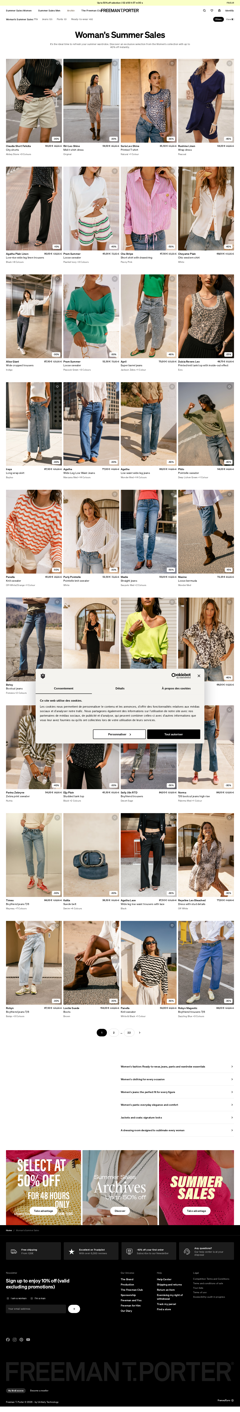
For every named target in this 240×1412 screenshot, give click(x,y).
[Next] (139, 1033)
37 (69, 1016)
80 (68, 908)
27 (20, 154)
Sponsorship (128, 1295)
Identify (229, 10)
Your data (198, 1287)
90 (77, 908)
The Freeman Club (91, 10)
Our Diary (126, 1311)
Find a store (164, 1309)
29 (28, 154)
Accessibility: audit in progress (209, 1296)
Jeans (47, 19)
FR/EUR (230, 2)
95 (81, 908)
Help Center (164, 1279)
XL (78, 154)
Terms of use (199, 1292)
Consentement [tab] (63, 688)
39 (77, 1016)
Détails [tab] (120, 688)
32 (40, 154)
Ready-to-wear (82, 19)
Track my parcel (166, 1304)
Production (127, 1284)
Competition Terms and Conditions (211, 1278)
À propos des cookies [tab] (176, 688)
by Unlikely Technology (46, 1402)
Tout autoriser (173, 734)
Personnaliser (117, 734)
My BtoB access (15, 1390)
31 (36, 154)
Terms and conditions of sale (208, 1283)
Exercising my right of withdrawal (170, 1297)
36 (64, 1016)
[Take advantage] (43, 1187)
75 (64, 908)
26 (15, 154)
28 (24, 154)
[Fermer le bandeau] (199, 676)
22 (129, 1033)
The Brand (127, 1279)
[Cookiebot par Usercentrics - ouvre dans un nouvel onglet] (174, 676)
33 (44, 154)
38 (73, 1016)
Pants (62, 19)
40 (81, 1016)
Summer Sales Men (49, 10)
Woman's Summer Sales (22, 19)
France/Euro (224, 1400)
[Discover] (120, 1187)
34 (48, 154)
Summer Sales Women (19, 10)
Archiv (71, 10)
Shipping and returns (169, 1284)
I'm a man (40, 1298)
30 (32, 154)
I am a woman (18, 1298)
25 (11, 154)
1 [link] (101, 1033)
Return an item (166, 1290)
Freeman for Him (131, 1305)
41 (85, 1016)
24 (7, 154)
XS (64, 154)
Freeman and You (131, 1300)
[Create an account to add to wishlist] (57, 63)
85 (73, 908)
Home (9, 1230)
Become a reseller (39, 1390)
